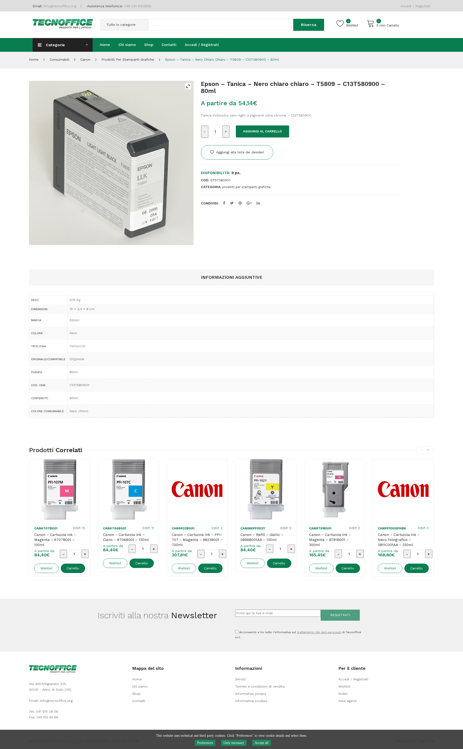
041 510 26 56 (47, 711)
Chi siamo (140, 686)
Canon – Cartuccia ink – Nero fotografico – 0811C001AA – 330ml (399, 540)
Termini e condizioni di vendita (260, 686)
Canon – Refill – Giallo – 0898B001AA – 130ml (261, 537)
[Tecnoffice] (63, 23)
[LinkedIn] (258, 203)
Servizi (240, 679)
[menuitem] (105, 45)
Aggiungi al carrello (262, 131)
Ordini (342, 694)
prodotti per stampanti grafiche (128, 59)
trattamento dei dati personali (319, 632)
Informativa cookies (251, 701)
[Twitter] (232, 203)
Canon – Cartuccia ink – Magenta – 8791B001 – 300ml (330, 540)
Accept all (261, 743)
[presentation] (422, 450)
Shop (136, 694)
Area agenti (347, 701)
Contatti (138, 701)
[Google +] (249, 203)
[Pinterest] (240, 203)
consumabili (59, 59)
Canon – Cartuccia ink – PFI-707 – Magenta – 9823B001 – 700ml (197, 540)
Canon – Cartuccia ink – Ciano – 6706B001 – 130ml (126, 537)
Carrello (73, 568)
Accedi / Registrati (415, 6)
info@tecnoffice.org (56, 701)
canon (85, 59)
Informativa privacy (250, 694)
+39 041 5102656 (137, 6)
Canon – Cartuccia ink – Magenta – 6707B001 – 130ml (55, 540)
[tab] (231, 277)
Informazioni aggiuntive (231, 277)
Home (34, 59)
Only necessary (234, 743)
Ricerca (308, 24)
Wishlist (344, 686)
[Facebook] (224, 203)
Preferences (205, 743)
